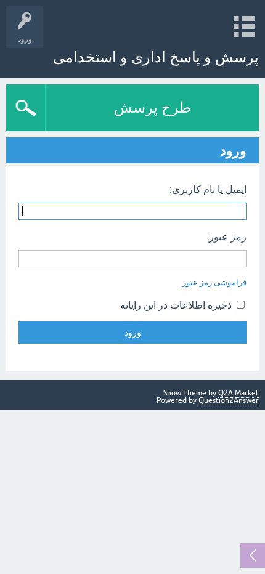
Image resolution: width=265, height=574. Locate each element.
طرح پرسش (152, 107)
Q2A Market (238, 393)
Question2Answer (228, 400)
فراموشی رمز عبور (214, 282)
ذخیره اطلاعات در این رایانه (177, 304)
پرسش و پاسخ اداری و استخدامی (156, 57)
